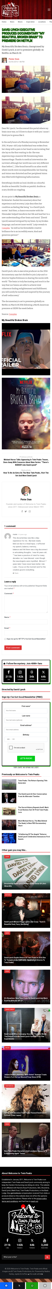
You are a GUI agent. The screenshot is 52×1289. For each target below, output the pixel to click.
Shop (7, 856)
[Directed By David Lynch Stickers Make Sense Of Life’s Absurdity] (26, 872)
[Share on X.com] (19, 1285)
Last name (26, 716)
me (41, 1274)
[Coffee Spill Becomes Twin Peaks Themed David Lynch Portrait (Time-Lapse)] (26, 1101)
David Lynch (9, 1009)
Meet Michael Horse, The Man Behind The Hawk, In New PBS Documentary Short (32, 823)
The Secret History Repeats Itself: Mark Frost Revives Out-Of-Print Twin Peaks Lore (33, 809)
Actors (8, 895)
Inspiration (9, 1086)
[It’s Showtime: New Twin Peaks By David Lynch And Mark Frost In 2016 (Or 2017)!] (26, 987)
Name (7, 617)
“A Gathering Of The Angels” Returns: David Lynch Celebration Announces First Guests (34, 836)
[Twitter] (26, 511)
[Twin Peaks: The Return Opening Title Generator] (9, 784)
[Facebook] (22, 511)
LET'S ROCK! (26, 759)
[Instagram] (30, 511)
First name (26, 706)
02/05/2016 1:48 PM (16, 62)
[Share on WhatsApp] (32, 1285)
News (7, 933)
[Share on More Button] (45, 1285)
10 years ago (22, 534)
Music (7, 1048)
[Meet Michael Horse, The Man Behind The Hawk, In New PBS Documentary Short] (9, 825)
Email (7, 628)
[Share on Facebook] (6, 1285)
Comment (9, 593)
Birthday (26, 735)
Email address (26, 725)
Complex (6, 228)
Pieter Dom (14, 59)
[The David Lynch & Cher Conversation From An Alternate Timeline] (9, 798)
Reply (16, 573)
